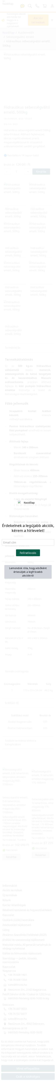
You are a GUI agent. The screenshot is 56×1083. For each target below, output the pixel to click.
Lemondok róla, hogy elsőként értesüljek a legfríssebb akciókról (28, 571)
